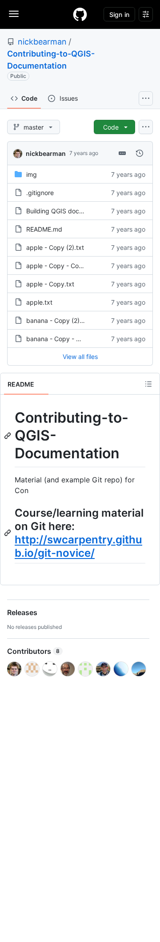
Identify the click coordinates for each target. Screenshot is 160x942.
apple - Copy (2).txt (55, 247)
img (31, 174)
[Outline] (148, 384)
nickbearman (42, 41)
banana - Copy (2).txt (57, 320)
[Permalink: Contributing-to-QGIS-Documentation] (8, 435)
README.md (44, 229)
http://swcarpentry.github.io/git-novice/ (78, 546)
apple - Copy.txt (50, 284)
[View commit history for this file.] (139, 153)
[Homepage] (80, 14)
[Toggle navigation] (13, 13)
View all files (80, 356)
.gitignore (40, 192)
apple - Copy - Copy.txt (61, 265)
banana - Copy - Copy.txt (63, 339)
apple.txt (39, 302)
